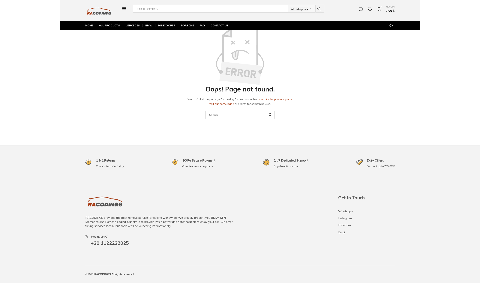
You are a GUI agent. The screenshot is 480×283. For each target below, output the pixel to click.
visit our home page (221, 104)
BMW (148, 25)
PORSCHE (187, 25)
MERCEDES (132, 25)
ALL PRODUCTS (109, 25)
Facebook (344, 225)
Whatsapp (345, 211)
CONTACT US (219, 25)
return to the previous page (275, 99)
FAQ (202, 25)
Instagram (345, 218)
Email (341, 232)
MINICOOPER (166, 25)
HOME (89, 25)
